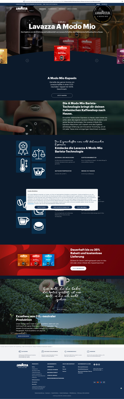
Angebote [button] (62, 8)
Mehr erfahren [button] (62, 309)
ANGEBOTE (50, 366)
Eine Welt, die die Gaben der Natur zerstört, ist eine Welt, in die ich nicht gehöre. (62, 295)
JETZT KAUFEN (62, 95)
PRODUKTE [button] (42, 8)
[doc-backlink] (51, 346)
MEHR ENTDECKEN (23, 336)
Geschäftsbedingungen (83, 369)
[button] (122, 1)
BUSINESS (104, 4)
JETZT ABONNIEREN (78, 268)
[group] (62, 53)
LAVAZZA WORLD (20, 4)
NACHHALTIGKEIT (52, 372)
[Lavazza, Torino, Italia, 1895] (21, 9)
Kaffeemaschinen (36, 379)
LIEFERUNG (25, 351)
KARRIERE (92, 351)
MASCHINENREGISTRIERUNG (34, 4)
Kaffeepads (34, 377)
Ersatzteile (34, 384)
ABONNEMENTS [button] (52, 8)
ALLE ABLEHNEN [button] (82, 207)
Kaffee (33, 366)
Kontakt (64, 369)
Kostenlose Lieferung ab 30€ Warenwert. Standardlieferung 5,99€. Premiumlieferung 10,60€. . (63, 1)
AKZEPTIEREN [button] (41, 207)
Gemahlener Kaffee (36, 370)
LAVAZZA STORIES (52, 369)
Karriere (64, 371)
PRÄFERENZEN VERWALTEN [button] (61, 207)
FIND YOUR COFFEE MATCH (50, 4)
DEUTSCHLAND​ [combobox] (97, 370)
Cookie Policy (31, 203)
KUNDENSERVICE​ (71, 351)
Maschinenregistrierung (55, 378)
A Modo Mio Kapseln (36, 372)
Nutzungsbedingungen (83, 366)
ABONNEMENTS (51, 363)
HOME (98, 4)
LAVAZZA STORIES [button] (72, 8)
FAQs (64, 366)
